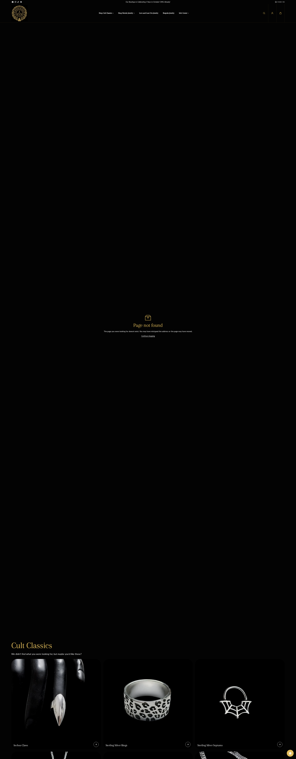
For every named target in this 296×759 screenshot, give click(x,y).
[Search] (264, 13)
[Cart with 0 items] (280, 13)
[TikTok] (18, 2)
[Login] (272, 13)
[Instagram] (15, 2)
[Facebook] (12, 2)
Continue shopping (148, 336)
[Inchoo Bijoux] (19, 13)
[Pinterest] (21, 2)
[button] (280, 13)
